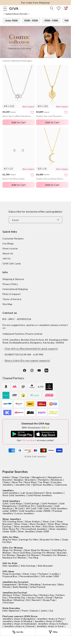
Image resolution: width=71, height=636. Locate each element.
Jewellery (8, 490)
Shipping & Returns (13, 279)
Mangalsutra (39, 477)
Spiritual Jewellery (43, 484)
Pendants (43, 479)
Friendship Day (17, 597)
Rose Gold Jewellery (13, 495)
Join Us (6, 258)
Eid (28, 600)
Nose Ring (30, 482)
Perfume (43, 573)
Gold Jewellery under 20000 (34, 510)
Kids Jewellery (10, 565)
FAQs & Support (11, 294)
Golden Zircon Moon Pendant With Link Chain (50, 179)
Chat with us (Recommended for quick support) (31, 348)
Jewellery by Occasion (15, 582)
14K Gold (31, 508)
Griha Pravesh (38, 586)
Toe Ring (33, 557)
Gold (5, 503)
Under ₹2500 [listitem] (11, 20)
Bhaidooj (19, 600)
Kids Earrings (28, 565)
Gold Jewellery (10, 492)
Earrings (25, 477)
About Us (7, 253)
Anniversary (49, 584)
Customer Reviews (13, 238)
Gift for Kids (10, 563)
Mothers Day (47, 595)
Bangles (18, 479)
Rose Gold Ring (21, 552)
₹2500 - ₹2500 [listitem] (31, 20)
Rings (15, 477)
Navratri (36, 600)
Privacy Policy (10, 284)
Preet (25, 610)
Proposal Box (9, 576)
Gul (51, 610)
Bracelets (30, 479)
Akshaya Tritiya (11, 595)
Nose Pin (17, 482)
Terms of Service (11, 299)
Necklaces (56, 479)
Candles (54, 573)
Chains (6, 482)
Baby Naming (20, 586)
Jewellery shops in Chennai (19, 626)
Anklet (6, 477)
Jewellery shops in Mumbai (17, 621)
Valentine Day (30, 595)
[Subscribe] (58, 219)
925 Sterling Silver (12, 521)
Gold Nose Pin (26, 505)
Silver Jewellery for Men (27, 526)
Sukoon (34, 610)
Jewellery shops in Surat (50, 626)
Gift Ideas (8, 571)
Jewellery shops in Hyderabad (19, 623)
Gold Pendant (49, 503)
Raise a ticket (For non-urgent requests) (27, 360)
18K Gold (43, 508)
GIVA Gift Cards (11, 263)
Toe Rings (43, 482)
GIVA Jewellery (39, 456)
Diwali (49, 597)
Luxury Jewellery (24, 513)
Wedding (35, 584)
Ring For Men (9, 539)
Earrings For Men (28, 539)
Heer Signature (10, 610)
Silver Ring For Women (37, 550)
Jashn (44, 610)
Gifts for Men (10, 537)
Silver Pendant (38, 524)
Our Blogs (8, 243)
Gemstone (61, 484)
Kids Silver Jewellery (54, 526)
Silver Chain (20, 524)
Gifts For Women (12, 547)
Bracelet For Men (50, 539)
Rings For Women (12, 550)
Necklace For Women (14, 557)
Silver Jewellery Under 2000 (33, 531)
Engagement (9, 584)
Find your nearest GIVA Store (19, 616)
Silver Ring (54, 524)
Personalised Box (29, 576)
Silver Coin (49, 521)
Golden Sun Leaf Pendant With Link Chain (50, 116)
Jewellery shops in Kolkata (53, 623)
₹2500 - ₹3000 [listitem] (51, 20)
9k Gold (19, 508)
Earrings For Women (44, 552)
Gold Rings (16, 503)
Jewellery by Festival (14, 592)
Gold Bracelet (44, 505)
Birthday (23, 584)
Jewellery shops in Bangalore (18, 618)
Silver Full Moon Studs (13, 179)
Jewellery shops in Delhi (48, 621)
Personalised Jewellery (34, 528)
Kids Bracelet (45, 565)
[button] (52, 8)
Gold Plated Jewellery (39, 495)
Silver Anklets (33, 521)
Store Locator (10, 248)
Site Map (7, 304)
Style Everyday (11, 608)
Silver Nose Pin (10, 528)
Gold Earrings (31, 503)
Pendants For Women (54, 555)
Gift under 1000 (50, 576)
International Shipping (15, 289)
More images (28, 107)
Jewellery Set (22, 484)
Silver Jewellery (54, 492)
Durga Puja (49, 600)
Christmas (8, 602)
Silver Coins (29, 573)
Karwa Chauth (36, 597)
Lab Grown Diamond (32, 492)
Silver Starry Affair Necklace (16, 116)
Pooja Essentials (11, 573)
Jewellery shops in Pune (50, 618)
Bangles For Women (28, 555)
